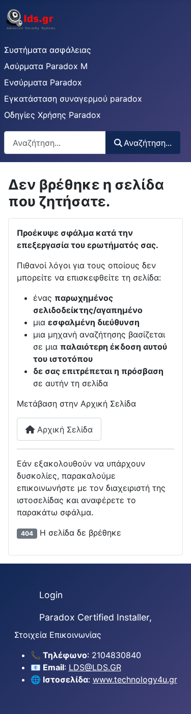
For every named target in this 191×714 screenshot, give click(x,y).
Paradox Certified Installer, (95, 617)
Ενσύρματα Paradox (43, 82)
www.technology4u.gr (135, 679)
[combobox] (55, 142)
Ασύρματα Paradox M (46, 66)
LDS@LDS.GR (95, 667)
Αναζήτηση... (148, 143)
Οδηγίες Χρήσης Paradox (52, 115)
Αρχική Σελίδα (64, 429)
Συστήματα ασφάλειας (47, 50)
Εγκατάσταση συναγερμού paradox (73, 99)
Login (51, 594)
